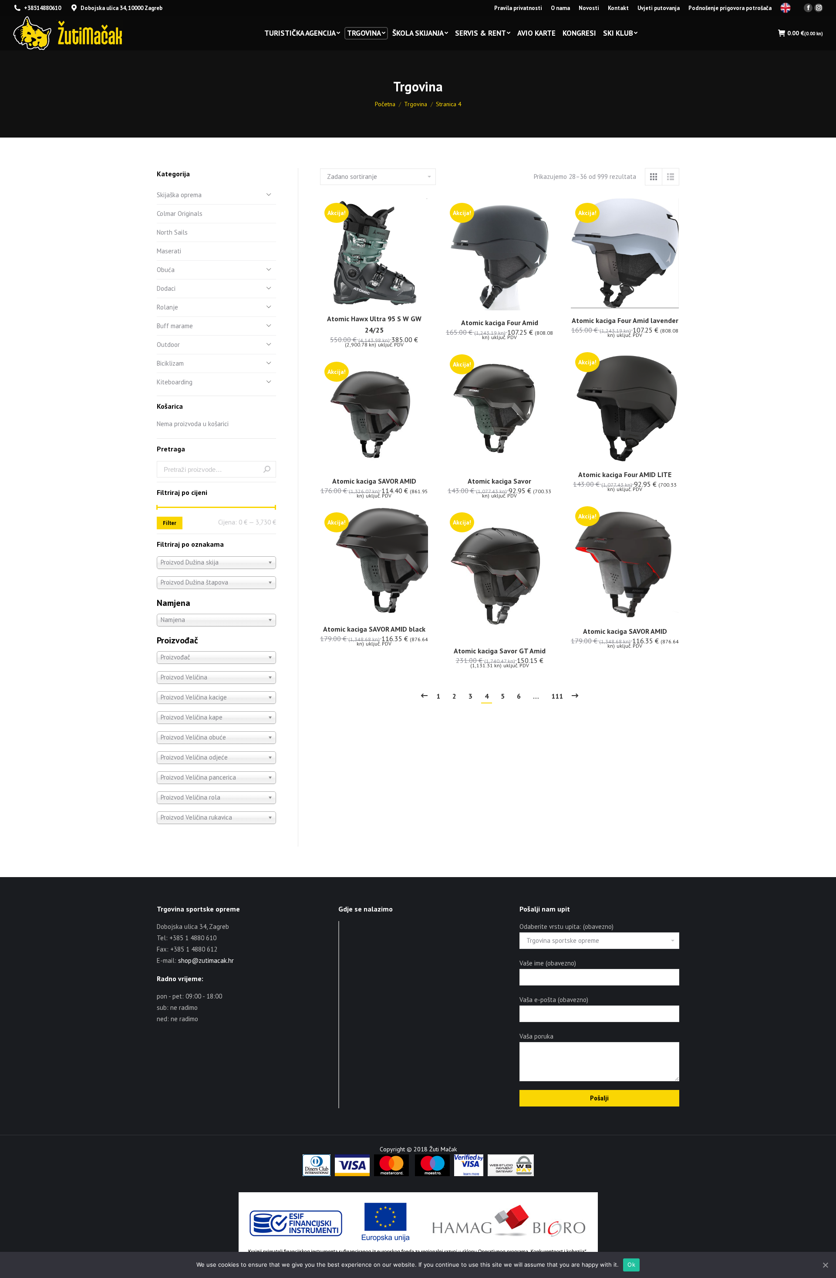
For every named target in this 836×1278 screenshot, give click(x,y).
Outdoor (168, 344)
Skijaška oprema (179, 195)
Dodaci (166, 288)
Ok (631, 1264)
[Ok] (825, 1265)
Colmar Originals (179, 213)
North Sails (172, 232)
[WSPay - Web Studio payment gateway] (510, 1174)
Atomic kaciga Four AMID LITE (624, 474)
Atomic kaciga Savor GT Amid (500, 650)
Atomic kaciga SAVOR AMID (374, 481)
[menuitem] (518, 8)
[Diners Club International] (316, 1174)
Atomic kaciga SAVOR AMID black (374, 629)
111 (557, 696)
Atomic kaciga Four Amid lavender (625, 320)
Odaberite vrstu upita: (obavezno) (566, 926)
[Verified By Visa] (468, 1174)
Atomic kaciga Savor (499, 481)
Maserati (169, 251)
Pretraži (267, 469)
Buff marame (175, 326)
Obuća (166, 270)
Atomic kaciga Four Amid (499, 322)
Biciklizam (170, 363)
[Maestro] (432, 1174)
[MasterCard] (391, 1174)
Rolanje (167, 307)
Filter (169, 523)
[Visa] (352, 1174)
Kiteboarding (174, 382)
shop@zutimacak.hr (206, 960)
